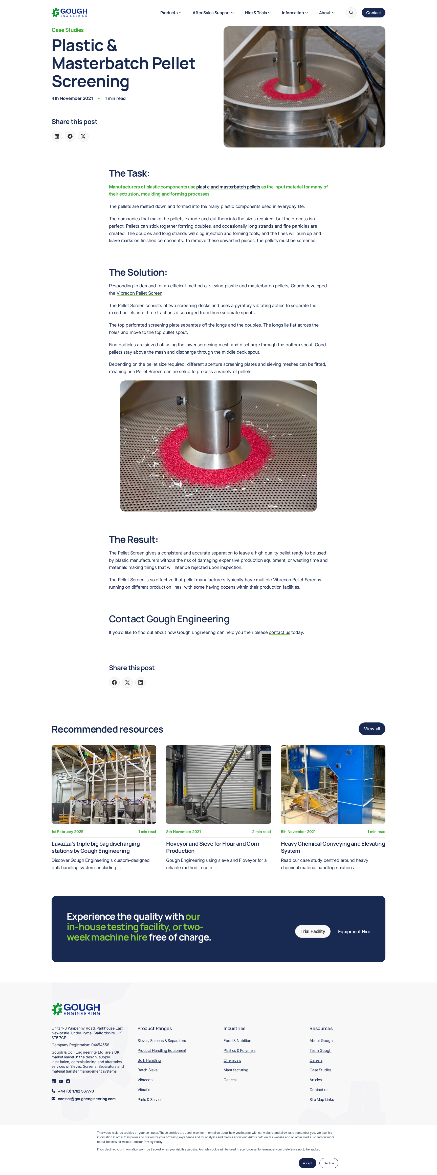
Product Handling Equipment (162, 1050)
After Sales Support (211, 12)
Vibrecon (145, 1079)
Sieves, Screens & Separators (162, 1040)
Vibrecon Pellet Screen (139, 293)
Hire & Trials (256, 12)
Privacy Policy (153, 1141)
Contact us (319, 1089)
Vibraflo (144, 1089)
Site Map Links (322, 1099)
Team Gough (321, 1050)
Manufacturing (236, 1069)
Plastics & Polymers (239, 1050)
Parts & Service (150, 1099)
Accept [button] (307, 1163)
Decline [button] (329, 1163)
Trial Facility (312, 931)
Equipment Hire (354, 931)
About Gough (321, 1040)
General (230, 1079)
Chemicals (232, 1060)
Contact (373, 12)
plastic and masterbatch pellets (228, 186)
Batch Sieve (147, 1069)
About (325, 12)
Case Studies (68, 30)
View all (372, 728)
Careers (316, 1060)
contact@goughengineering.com (87, 1099)
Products (169, 12)
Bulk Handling (149, 1060)
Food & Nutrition (237, 1040)
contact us (279, 632)
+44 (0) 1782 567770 (76, 1091)
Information (293, 12)
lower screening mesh (207, 344)
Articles (316, 1079)
